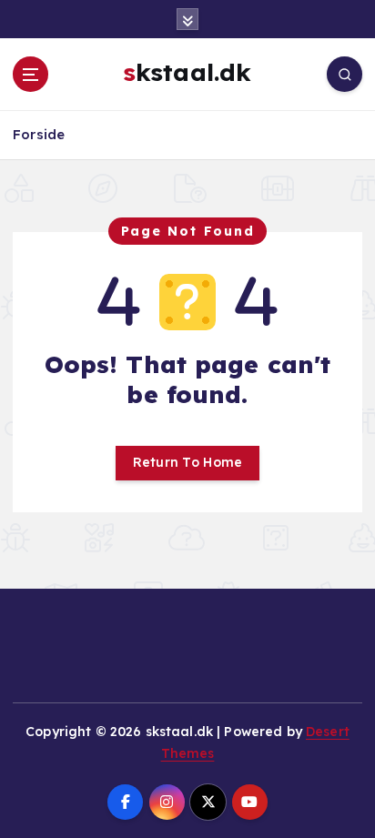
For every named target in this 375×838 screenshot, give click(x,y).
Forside (39, 134)
